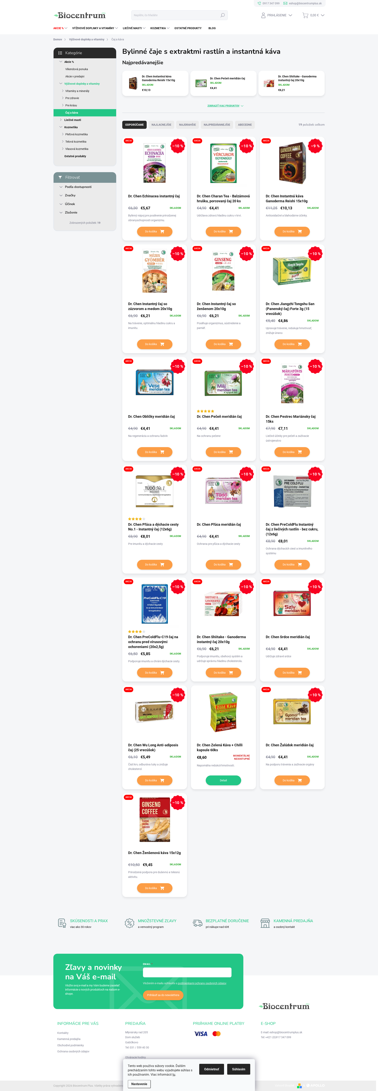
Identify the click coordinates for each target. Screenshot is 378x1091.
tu (173, 1074)
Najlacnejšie (161, 124)
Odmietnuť (211, 1069)
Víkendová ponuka (76, 69)
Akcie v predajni (74, 76)
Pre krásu (71, 105)
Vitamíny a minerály (77, 91)
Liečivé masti (72, 120)
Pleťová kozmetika (76, 134)
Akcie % (69, 61)
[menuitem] (60, 28)
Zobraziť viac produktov (223, 105)
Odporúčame (134, 124)
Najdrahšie (187, 124)
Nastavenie (139, 1084)
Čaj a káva (71, 112)
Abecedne (245, 124)
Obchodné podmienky (70, 1045)
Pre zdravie (72, 98)
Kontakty (63, 1032)
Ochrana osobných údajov (73, 1051)
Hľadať (222, 15)
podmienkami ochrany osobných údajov (202, 983)
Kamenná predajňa (69, 1039)
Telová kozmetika (75, 141)
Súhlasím (238, 1069)
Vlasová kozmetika (76, 148)
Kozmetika (71, 127)
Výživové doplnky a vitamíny (82, 83)
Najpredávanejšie (217, 124)
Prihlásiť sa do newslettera (163, 995)
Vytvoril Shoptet (284, 1085)
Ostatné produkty (75, 156)
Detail (223, 780)
